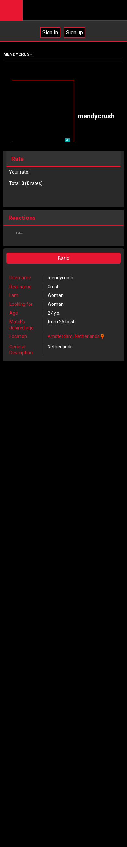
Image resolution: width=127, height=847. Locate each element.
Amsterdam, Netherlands (74, 336)
